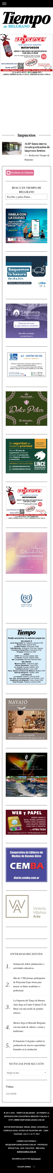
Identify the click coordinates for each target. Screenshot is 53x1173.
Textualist (35, 1159)
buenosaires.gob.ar (26, 1152)
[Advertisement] (26, 104)
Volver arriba (24, 1167)
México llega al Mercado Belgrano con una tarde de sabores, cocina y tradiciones (29, 1027)
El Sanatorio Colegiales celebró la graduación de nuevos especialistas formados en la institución (29, 1045)
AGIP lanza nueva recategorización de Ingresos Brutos (37, 147)
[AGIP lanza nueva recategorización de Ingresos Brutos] (11, 148)
